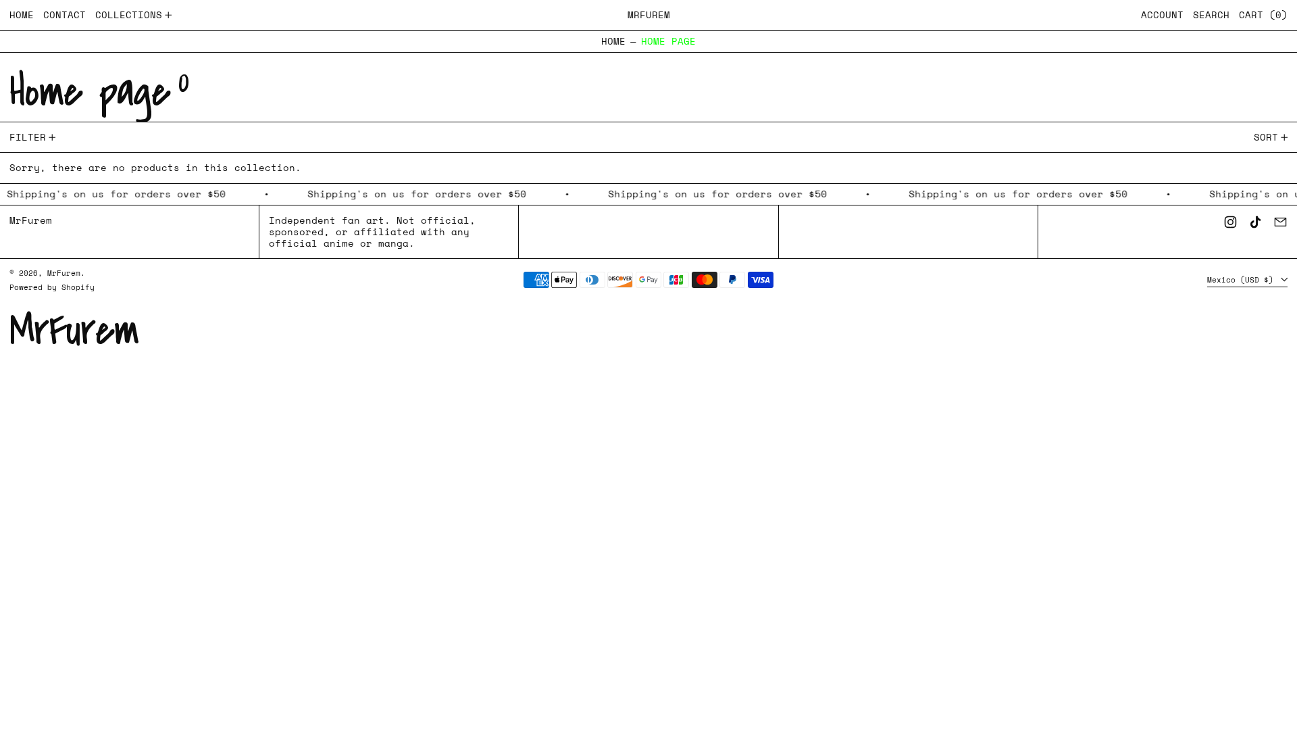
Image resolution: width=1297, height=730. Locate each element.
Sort (1266, 137)
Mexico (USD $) (1242, 279)
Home (613, 41)
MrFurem (649, 14)
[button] (1211, 15)
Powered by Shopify (52, 287)
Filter (27, 137)
